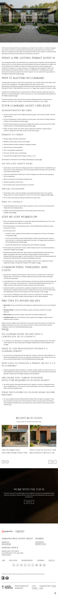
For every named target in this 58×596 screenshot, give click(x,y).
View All (52, 462)
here (18, 171)
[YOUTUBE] (36, 565)
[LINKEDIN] (21, 565)
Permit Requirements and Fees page (25, 126)
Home (3, 560)
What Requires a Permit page (34, 159)
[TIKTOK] (25, 565)
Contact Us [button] (29, 502)
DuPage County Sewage (10, 212)
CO (33, 373)
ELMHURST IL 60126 (40, 544)
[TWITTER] (32, 565)
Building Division (18, 208)
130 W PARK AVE (39, 542)
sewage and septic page (47, 195)
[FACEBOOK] (13, 565)
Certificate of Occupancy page (16, 74)
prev (3, 461)
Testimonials (40, 560)
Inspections (27, 373)
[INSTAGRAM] (17, 565)
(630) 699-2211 (5, 542)
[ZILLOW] (44, 565)
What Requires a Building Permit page (12, 86)
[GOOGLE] (40, 565)
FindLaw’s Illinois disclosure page (12, 256)
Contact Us (51, 560)
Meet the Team (13, 560)
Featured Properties (27, 560)
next (7, 461)
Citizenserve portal (31, 114)
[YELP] (29, 565)
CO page (38, 263)
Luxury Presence (34, 587)
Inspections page (12, 95)
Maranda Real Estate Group (25, 327)
